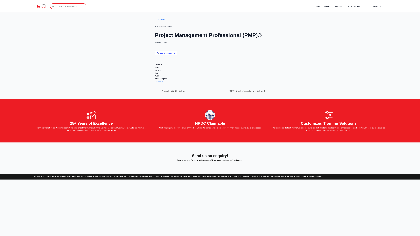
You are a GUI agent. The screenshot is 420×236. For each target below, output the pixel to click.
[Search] (53, 6)
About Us (327, 6)
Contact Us (377, 6)
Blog (366, 6)
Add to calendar (166, 53)
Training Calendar (354, 6)
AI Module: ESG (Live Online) (173, 91)
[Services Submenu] (344, 6)
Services (338, 6)
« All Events (160, 19)
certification (159, 81)
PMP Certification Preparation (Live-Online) (246, 91)
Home (318, 6)
